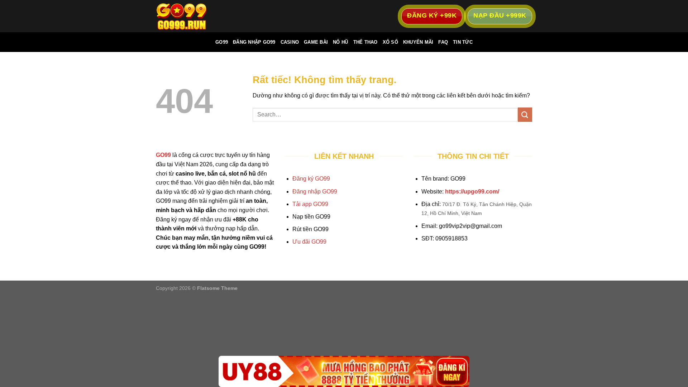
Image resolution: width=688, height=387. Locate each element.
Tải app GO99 (310, 204)
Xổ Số (390, 42)
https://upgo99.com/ (472, 191)
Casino (290, 42)
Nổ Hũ (340, 42)
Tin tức (463, 42)
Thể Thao (365, 42)
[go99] (192, 16)
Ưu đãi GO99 (309, 242)
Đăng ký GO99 (311, 179)
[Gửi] (525, 114)
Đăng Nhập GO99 (254, 42)
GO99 (221, 42)
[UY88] (344, 371)
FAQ (443, 42)
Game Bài (316, 42)
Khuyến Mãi (418, 42)
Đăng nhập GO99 (314, 191)
